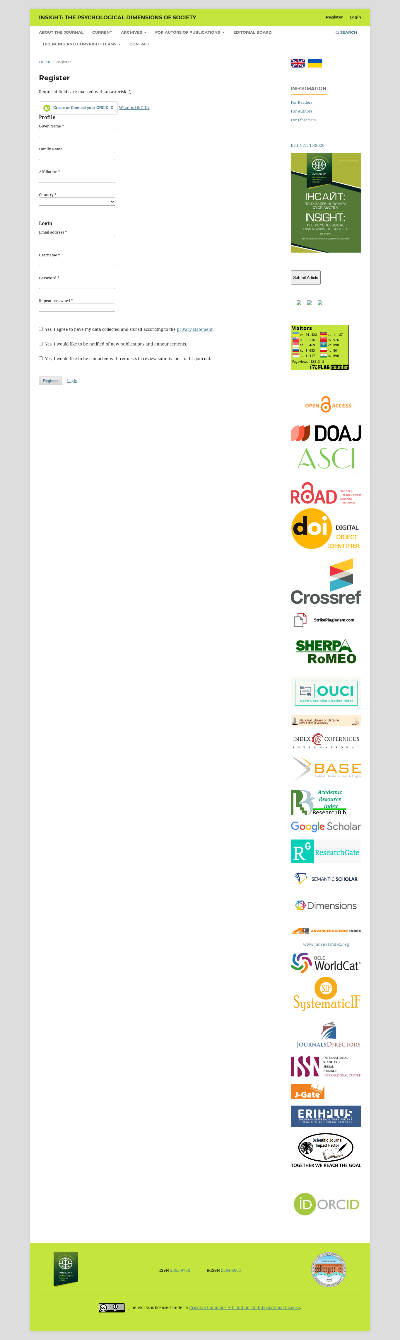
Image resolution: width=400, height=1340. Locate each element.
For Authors (301, 111)
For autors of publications (188, 32)
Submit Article (305, 277)
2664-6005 (231, 1270)
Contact (139, 44)
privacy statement (195, 329)
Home (45, 61)
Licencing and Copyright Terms (80, 44)
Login (355, 17)
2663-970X (180, 1270)
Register (334, 17)
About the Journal (61, 32)
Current (102, 32)
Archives (132, 32)
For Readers (301, 102)
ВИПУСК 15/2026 (307, 145)
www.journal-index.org (326, 944)
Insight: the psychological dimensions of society (117, 17)
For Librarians (304, 119)
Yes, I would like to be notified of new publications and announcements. (115, 344)
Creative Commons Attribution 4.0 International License (244, 1307)
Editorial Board (252, 32)
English (298, 63)
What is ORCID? (134, 107)
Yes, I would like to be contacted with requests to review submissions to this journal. (127, 358)
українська (315, 63)
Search (348, 32)
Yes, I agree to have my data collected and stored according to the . (129, 329)
